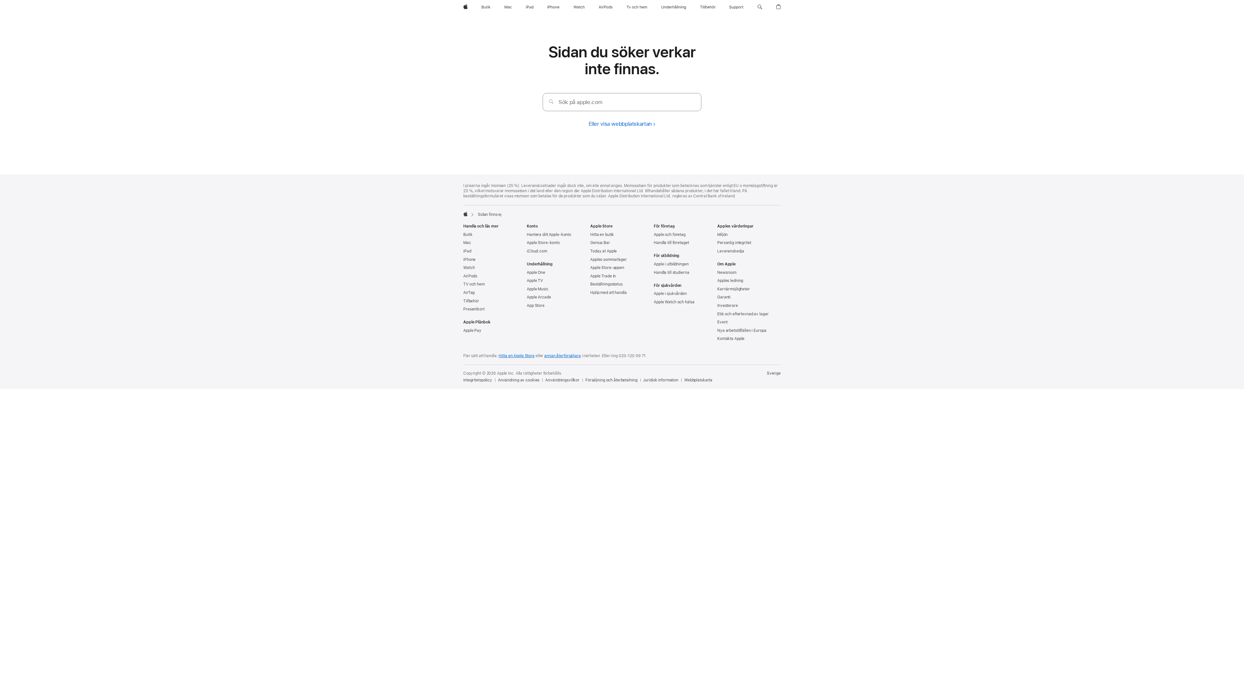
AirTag (469, 292)
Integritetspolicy (477, 380)
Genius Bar (600, 242)
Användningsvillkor (562, 380)
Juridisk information (660, 380)
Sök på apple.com (581, 102)
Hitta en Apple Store (517, 356)
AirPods (470, 276)
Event (722, 322)
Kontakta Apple (730, 338)
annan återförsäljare (562, 356)
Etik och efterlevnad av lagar (743, 314)
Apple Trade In (603, 276)
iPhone (469, 259)
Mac (467, 242)
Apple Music (537, 289)
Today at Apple (603, 251)
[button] (760, 7)
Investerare (727, 305)
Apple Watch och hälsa (674, 302)
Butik (467, 234)
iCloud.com (537, 251)
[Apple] (465, 214)
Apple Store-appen (607, 267)
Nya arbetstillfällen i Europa (741, 330)
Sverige (774, 373)
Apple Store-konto (543, 242)
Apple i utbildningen (671, 264)
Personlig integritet (734, 242)
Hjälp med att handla (608, 292)
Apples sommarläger (608, 259)
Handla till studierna (671, 272)
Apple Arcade (539, 297)
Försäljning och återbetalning (611, 380)
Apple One (536, 272)
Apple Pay (472, 330)
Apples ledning (730, 280)
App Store (536, 305)
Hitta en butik (602, 234)
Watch (469, 267)
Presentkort (474, 309)
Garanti (724, 297)
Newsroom (726, 272)
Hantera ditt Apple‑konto (549, 234)
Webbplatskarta (698, 380)
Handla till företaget (671, 242)
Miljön (722, 234)
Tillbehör (471, 301)
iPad (467, 251)
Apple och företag (669, 234)
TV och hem (474, 284)
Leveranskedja (730, 251)
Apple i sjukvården (670, 293)
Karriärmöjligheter (733, 289)
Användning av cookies (518, 380)
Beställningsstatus (606, 284)
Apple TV (535, 280)
